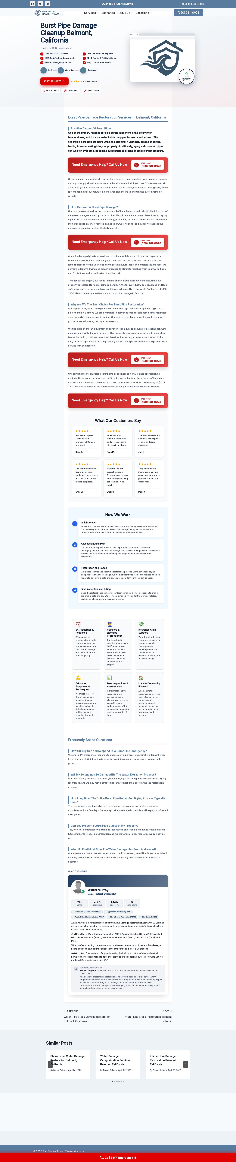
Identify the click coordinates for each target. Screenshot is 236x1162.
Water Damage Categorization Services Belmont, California (115, 1060)
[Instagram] (48, 3)
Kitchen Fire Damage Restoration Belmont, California (163, 1060)
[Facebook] (32, 3)
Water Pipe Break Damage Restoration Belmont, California (87, 1016)
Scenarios (108, 12)
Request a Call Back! (192, 3)
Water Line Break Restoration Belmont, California (148, 1016)
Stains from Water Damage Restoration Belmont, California (67, 1060)
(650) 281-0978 (188, 12)
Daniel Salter (59, 1070)
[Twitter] (40, 3)
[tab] (112, 1081)
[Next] (185, 1064)
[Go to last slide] (50, 1064)
